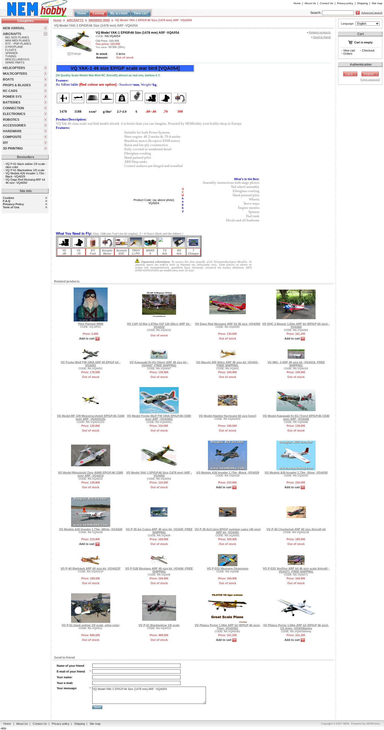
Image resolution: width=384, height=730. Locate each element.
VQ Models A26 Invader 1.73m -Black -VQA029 (227, 472)
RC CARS (10, 91)
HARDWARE (12, 131)
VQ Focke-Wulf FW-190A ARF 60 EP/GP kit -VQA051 (90, 364)
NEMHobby (373, 723)
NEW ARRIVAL (14, 28)
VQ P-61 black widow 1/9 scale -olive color (90, 625)
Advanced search (371, 12)
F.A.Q (6, 201)
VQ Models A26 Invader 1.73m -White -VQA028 (90, 529)
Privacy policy (345, 3)
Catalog (98, 13)
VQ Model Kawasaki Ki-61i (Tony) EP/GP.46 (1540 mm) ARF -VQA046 (296, 417)
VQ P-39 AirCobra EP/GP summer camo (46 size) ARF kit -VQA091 (228, 531)
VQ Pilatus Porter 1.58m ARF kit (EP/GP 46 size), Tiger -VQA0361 (227, 627)
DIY (5, 143)
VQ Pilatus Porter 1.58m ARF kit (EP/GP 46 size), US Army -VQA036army (296, 627)
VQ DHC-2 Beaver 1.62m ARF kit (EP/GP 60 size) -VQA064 (296, 325)
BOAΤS (8, 79)
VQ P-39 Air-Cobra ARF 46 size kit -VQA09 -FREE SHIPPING (159, 531)
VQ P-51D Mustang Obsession (227, 568)
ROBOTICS (11, 120)
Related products (320, 32)
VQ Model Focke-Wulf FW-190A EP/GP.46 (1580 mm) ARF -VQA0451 (159, 417)
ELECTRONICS (14, 114)
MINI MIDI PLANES (17, 40)
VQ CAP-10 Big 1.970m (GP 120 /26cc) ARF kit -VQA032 (159, 325)
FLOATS (10, 49)
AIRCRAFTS (12, 34)
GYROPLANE (14, 46)
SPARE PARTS (14, 62)
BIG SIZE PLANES (17, 37)
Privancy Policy (13, 204)
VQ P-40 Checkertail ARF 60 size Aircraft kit (296, 529)
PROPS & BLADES (17, 85)
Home (297, 3)
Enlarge (76, 53)
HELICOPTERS (14, 68)
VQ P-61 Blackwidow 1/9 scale (24, 170)
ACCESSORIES (14, 125)
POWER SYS (12, 97)
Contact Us (326, 3)
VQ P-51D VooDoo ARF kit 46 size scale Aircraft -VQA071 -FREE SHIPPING (296, 570)
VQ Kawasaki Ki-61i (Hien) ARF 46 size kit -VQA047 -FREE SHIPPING (159, 364)
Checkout (368, 50)
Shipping (362, 3)
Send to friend (322, 37)
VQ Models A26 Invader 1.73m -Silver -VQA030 (296, 472)
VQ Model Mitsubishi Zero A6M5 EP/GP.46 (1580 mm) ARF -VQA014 (90, 474)
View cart (141, 13)
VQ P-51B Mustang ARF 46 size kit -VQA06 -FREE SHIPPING (159, 570)
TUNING (10, 56)
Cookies (8, 197)
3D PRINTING (13, 148)
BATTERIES (11, 102)
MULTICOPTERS (15, 74)
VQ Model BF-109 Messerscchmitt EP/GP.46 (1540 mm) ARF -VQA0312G (90, 417)
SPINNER (11, 53)
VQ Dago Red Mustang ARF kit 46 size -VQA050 (25, 181)
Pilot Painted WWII (90, 323)
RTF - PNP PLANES (18, 43)
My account (118, 13)
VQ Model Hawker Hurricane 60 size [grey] (227, 415)
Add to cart (87, 338)
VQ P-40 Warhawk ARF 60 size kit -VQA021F (91, 568)
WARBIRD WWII (99, 20)
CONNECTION (13, 108)
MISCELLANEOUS (17, 59)
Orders (347, 53)
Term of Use (11, 207)
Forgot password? (370, 79)
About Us (310, 3)
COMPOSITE (12, 137)
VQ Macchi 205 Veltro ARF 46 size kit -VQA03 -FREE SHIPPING (227, 364)
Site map (377, 3)
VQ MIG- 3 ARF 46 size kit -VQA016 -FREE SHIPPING (296, 364)
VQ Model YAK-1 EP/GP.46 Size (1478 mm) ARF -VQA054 (159, 474)
